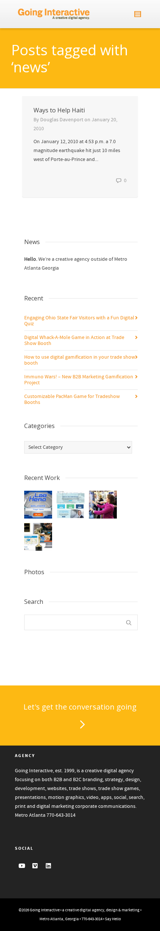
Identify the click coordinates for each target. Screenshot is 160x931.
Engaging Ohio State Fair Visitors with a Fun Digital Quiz (79, 321)
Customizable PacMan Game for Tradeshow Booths (72, 399)
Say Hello (113, 919)
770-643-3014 (61, 815)
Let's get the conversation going (80, 707)
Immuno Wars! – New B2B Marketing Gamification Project (78, 380)
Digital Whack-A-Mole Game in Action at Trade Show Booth (74, 340)
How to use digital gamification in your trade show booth (79, 360)
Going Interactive (45, 910)
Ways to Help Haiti (59, 110)
